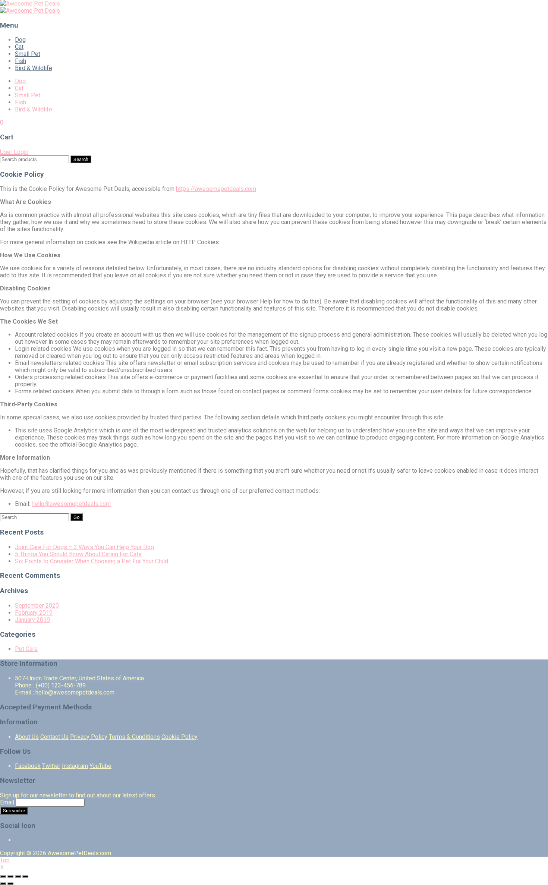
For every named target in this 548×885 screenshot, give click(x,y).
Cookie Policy (179, 736)
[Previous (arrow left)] (3, 883)
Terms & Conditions (134, 736)
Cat (19, 46)
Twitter (51, 765)
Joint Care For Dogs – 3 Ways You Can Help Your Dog (84, 547)
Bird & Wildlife (33, 68)
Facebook (28, 765)
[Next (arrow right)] (10, 883)
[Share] (10, 876)
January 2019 (32, 619)
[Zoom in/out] (25, 876)
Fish (20, 60)
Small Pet (27, 53)
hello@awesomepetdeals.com (71, 503)
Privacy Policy (88, 736)
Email (7, 802)
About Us (27, 736)
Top (5, 860)
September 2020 (37, 605)
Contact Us (54, 736)
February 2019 (34, 612)
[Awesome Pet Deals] (30, 3)
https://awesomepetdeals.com (216, 188)
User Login (14, 151)
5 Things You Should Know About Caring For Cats (78, 554)
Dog (20, 39)
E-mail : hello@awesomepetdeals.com (64, 692)
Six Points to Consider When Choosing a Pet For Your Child (91, 561)
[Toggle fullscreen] (18, 876)
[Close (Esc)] (3, 876)
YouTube (100, 765)
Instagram (75, 765)
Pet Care (26, 648)
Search (80, 159)
